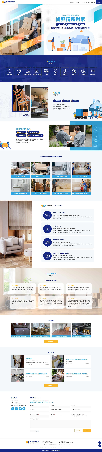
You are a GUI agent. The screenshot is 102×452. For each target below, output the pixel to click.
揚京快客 (47, 450)
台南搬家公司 (50, 447)
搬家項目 (77, 2)
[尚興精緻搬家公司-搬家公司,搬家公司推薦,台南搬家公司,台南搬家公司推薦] (8, 2)
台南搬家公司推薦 (54, 447)
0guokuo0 (48, 441)
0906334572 (63, 441)
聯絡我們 (99, 2)
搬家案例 (82, 2)
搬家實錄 (93, 2)
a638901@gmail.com (49, 442)
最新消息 (88, 2)
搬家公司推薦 (45, 447)
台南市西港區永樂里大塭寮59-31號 (67, 442)
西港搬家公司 (60, 447)
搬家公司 (41, 447)
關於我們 (72, 2)
